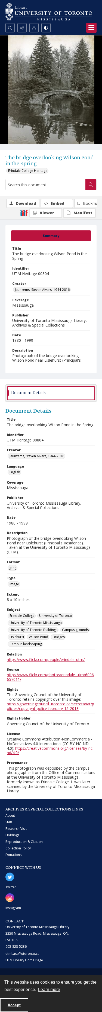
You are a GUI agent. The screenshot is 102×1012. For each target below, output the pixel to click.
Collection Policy (18, 848)
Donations (13, 854)
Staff (8, 822)
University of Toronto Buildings (33, 629)
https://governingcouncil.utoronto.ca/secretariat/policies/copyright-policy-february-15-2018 (50, 706)
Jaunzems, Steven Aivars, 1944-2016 (42, 289)
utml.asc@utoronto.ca (22, 953)
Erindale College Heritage (27, 170)
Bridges (59, 637)
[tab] (51, 236)
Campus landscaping (26, 644)
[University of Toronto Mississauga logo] (48, 11)
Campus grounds (75, 629)
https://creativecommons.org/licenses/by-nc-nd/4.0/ (50, 750)
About (10, 815)
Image (14, 584)
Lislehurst (17, 637)
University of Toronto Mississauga (36, 622)
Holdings (12, 835)
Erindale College (22, 615)
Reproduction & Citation (24, 841)
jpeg (13, 567)
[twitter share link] (9, 877)
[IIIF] (24, 212)
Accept (14, 1005)
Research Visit (16, 828)
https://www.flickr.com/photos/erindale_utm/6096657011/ (50, 677)
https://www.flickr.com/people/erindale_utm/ (46, 659)
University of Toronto (55, 615)
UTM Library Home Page (24, 960)
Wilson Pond (38, 637)
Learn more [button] (49, 989)
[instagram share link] (9, 897)
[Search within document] (90, 184)
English (15, 472)
